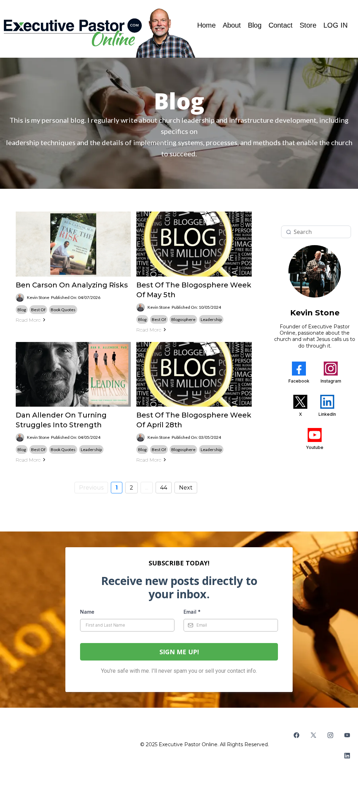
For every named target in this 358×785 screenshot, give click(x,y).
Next (186, 487)
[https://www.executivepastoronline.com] (98, 32)
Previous (91, 487)
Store (308, 25)
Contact (280, 25)
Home (206, 25)
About (232, 25)
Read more (28, 320)
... (146, 487)
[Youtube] (347, 735)
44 (163, 487)
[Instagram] (330, 735)
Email (192, 612)
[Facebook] (296, 735)
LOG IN (335, 25)
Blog (255, 25)
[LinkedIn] (347, 755)
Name (87, 612)
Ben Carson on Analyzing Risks (72, 285)
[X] (313, 735)
